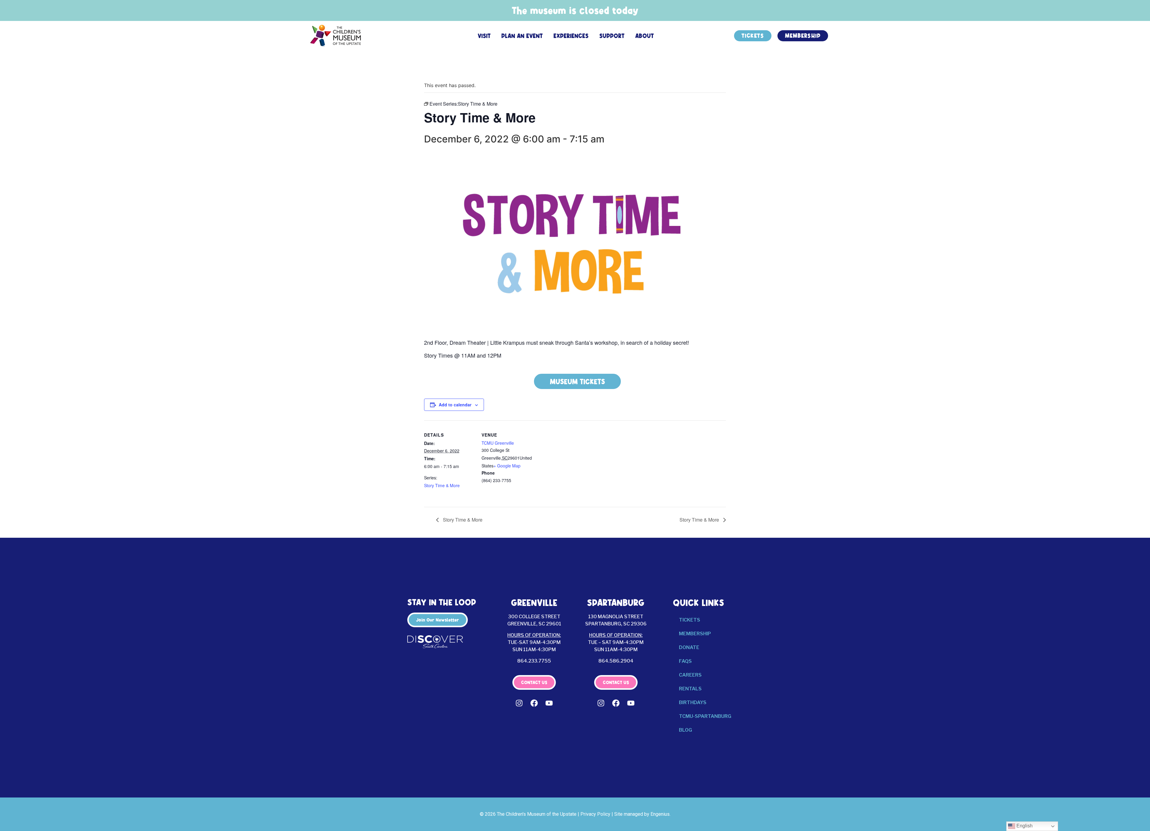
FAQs (685, 661)
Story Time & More (442, 485)
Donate (689, 647)
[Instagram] (519, 703)
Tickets (689, 620)
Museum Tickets (577, 381)
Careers (690, 675)
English (1024, 825)
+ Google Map (507, 466)
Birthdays (692, 702)
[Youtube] (549, 703)
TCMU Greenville (498, 443)
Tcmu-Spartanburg (705, 716)
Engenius (660, 814)
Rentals (690, 689)
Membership (695, 633)
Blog (685, 730)
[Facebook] (534, 703)
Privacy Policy (595, 814)
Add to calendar (455, 405)
